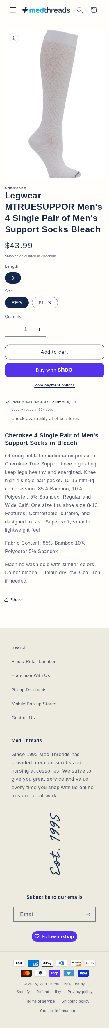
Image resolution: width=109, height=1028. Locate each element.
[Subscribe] (88, 914)
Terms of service (40, 1001)
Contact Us (23, 717)
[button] (13, 10)
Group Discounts (29, 689)
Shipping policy (76, 1001)
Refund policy (48, 992)
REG (17, 302)
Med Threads (50, 984)
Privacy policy (80, 992)
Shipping (12, 256)
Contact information (57, 1011)
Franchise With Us (31, 675)
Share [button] (17, 599)
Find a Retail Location (34, 661)
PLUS (45, 302)
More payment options (54, 385)
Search (19, 647)
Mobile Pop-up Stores (34, 703)
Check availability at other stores (45, 418)
